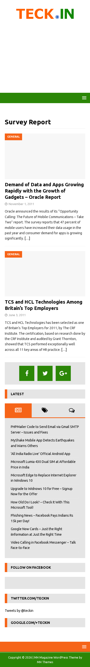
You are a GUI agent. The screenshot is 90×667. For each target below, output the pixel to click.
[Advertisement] (45, 58)
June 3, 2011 (17, 315)
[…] (27, 238)
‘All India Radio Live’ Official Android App (40, 454)
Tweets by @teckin (19, 611)
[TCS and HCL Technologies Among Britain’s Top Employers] (45, 273)
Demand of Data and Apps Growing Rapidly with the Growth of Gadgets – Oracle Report (44, 191)
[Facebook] (26, 373)
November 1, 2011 (21, 204)
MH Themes (45, 662)
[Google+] (63, 373)
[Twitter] (45, 373)
